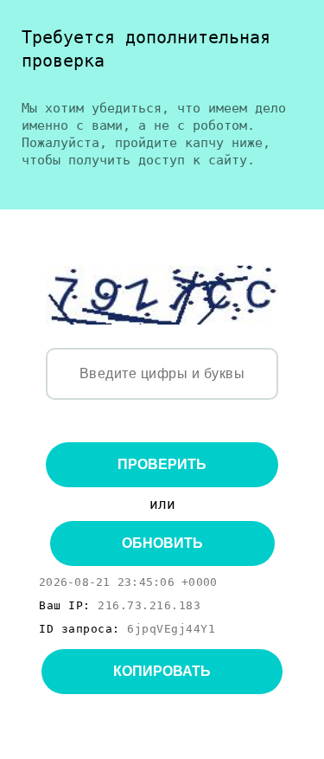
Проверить (162, 464)
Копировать (162, 671)
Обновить (162, 543)
